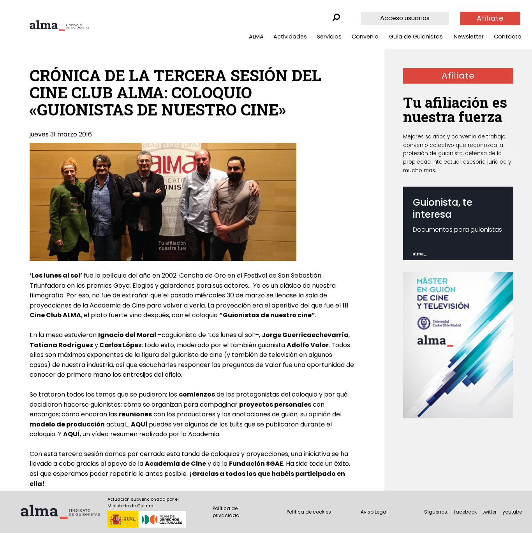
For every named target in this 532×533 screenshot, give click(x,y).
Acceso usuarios (405, 18)
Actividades (290, 36)
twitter (490, 512)
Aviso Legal (374, 512)
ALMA (256, 36)
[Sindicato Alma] (59, 25)
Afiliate (490, 18)
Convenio (365, 36)
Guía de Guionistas (416, 36)
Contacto (507, 36)
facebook (465, 512)
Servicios (329, 36)
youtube (512, 512)
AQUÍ (139, 424)
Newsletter (469, 36)
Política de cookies (309, 512)
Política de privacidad (226, 512)
